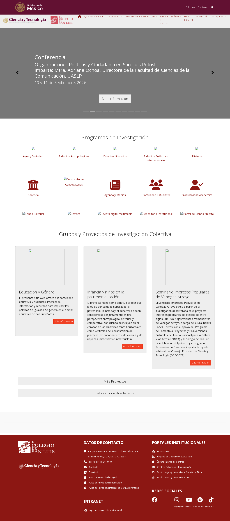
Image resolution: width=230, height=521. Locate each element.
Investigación (113, 16)
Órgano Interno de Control (170, 461)
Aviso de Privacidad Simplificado (105, 482)
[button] (17, 73)
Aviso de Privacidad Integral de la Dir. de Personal (113, 487)
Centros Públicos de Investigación (174, 467)
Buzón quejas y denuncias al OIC (173, 477)
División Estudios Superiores (140, 16)
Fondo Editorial (188, 18)
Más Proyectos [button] (115, 381)
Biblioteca (176, 16)
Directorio (93, 472)
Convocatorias (74, 184)
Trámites (190, 7)
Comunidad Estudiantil (156, 195)
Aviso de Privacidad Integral (102, 477)
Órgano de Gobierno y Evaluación (174, 456)
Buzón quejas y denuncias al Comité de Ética (179, 472)
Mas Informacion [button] (115, 98)
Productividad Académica (196, 195)
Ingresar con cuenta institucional (105, 510)
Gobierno (203, 7)
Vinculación (202, 16)
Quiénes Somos (92, 16)
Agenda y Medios (164, 20)
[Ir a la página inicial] (29, 7)
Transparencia (219, 16)
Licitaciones (163, 451)
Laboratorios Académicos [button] (115, 393)
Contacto (93, 467)
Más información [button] (64, 321)
